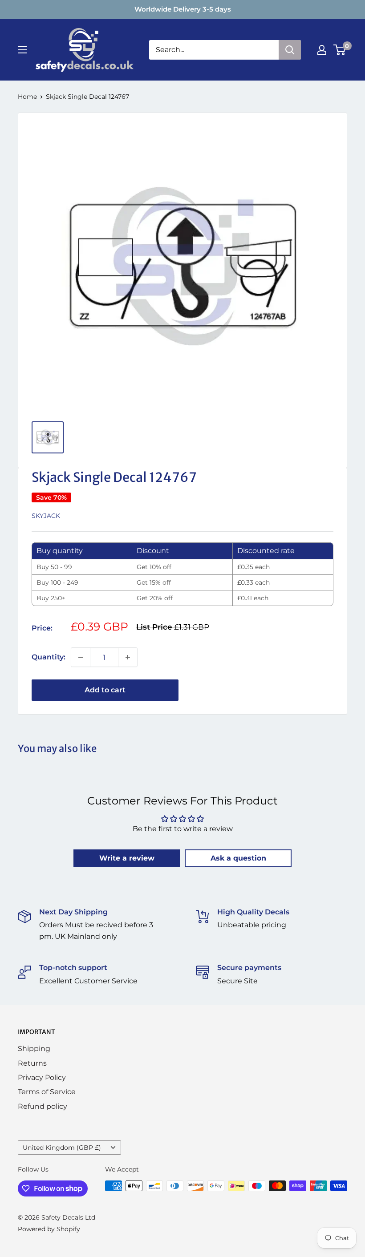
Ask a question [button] (238, 858)
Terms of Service (47, 1091)
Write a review (126, 858)
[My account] (321, 50)
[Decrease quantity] (80, 657)
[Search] (290, 50)
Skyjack (46, 516)
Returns (32, 1063)
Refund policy (42, 1106)
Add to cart (105, 690)
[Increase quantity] (127, 657)
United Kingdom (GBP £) (62, 1147)
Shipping (34, 1048)
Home (27, 97)
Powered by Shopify (49, 1229)
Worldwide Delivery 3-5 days (182, 9)
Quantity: (48, 657)
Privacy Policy (42, 1077)
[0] (339, 49)
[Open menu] (22, 49)
